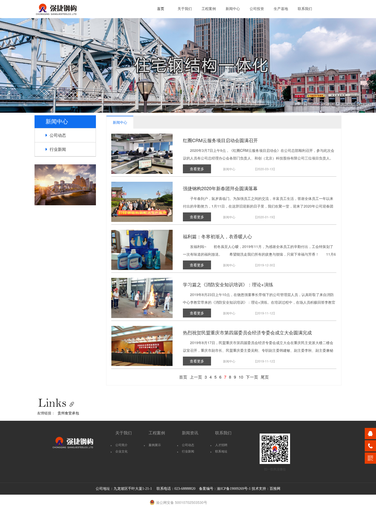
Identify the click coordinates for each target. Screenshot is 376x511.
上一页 (196, 377)
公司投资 (257, 9)
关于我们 (185, 9)
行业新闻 (58, 149)
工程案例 (209, 9)
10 (241, 377)
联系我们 (305, 9)
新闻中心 (233, 9)
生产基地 (281, 9)
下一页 (252, 377)
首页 (160, 9)
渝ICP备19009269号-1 (234, 489)
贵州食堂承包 (68, 412)
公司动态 (58, 135)
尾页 (265, 377)
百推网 (275, 489)
